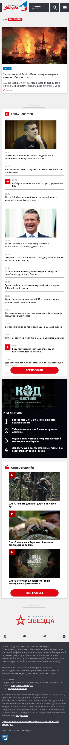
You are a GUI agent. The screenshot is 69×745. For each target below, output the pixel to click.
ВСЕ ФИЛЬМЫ (34, 593)
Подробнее (22, 715)
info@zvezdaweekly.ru (22, 685)
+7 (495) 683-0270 (17, 688)
